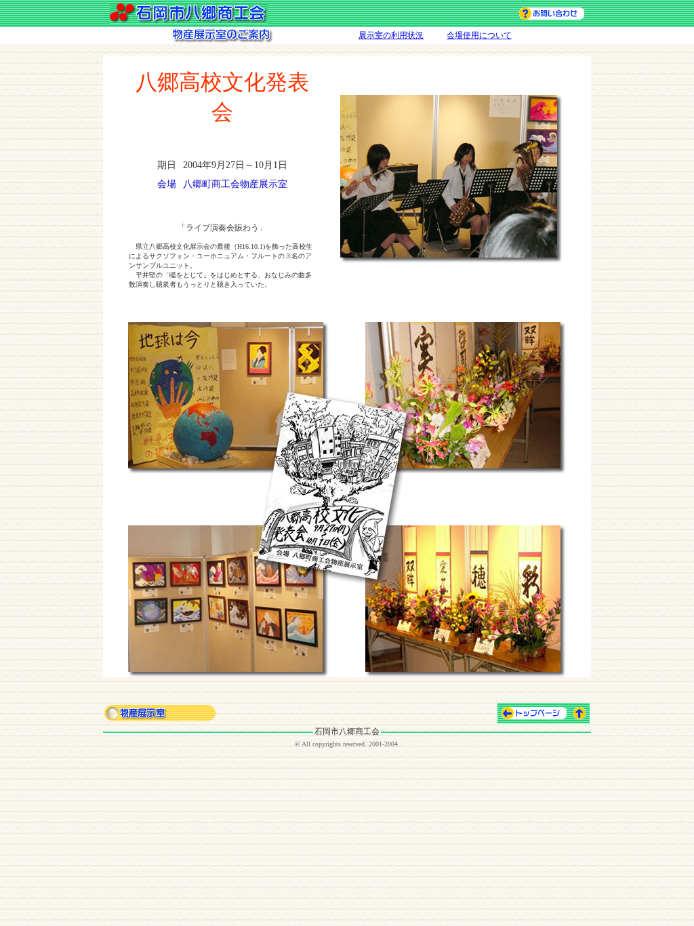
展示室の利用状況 (391, 35)
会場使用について (479, 35)
